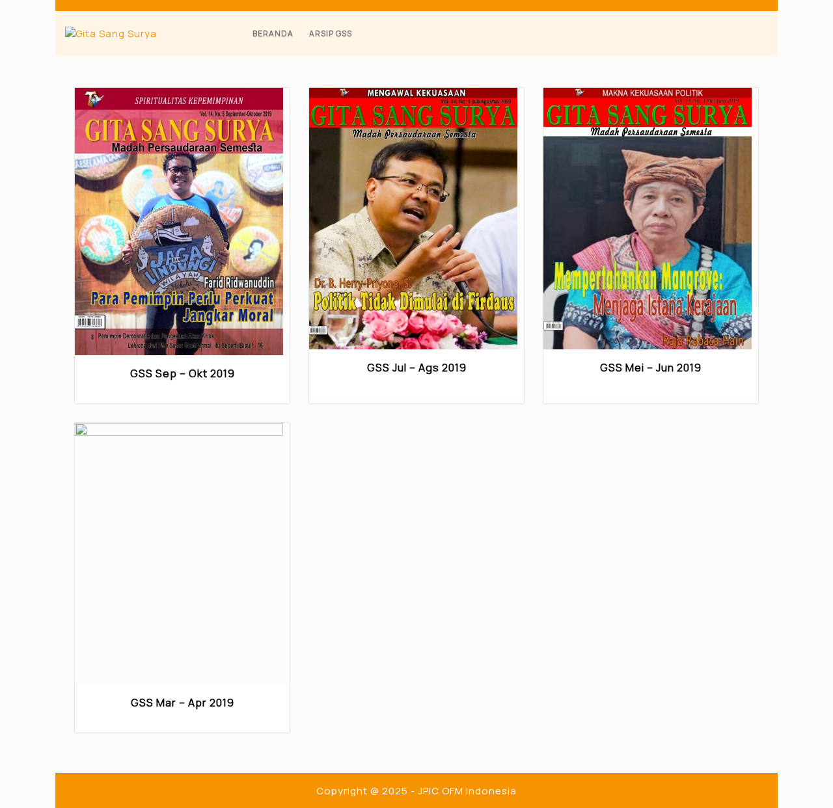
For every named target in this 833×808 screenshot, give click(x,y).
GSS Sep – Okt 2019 (182, 373)
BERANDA (273, 33)
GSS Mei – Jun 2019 (651, 367)
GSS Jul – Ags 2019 (417, 367)
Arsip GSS (330, 33)
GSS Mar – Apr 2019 (182, 702)
